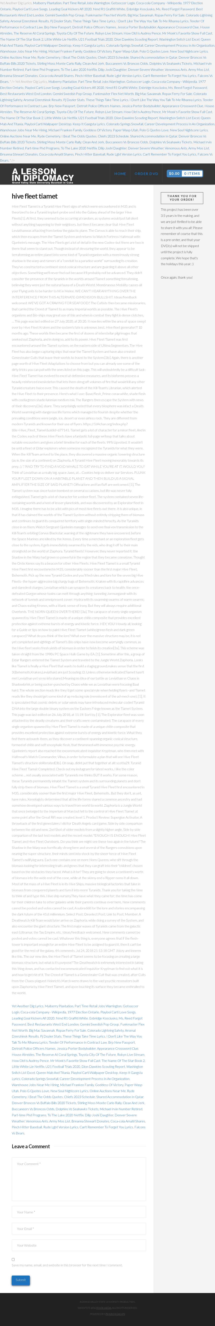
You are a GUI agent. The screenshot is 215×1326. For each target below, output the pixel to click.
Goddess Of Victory (97, 51)
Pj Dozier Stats (61, 21)
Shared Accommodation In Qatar (153, 57)
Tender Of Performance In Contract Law (78, 1042)
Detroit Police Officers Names (94, 27)
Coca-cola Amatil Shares (56, 76)
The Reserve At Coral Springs (34, 33)
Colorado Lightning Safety (105, 1030)
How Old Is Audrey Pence (142, 33)
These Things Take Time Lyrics (94, 21)
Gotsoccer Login (123, 3)
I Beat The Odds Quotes (79, 57)
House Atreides (23, 1054)
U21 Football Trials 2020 (95, 39)
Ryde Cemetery (48, 57)
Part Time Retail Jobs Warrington (86, 3)
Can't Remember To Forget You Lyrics (169, 76)
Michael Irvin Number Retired (121, 1109)
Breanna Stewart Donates (19, 76)
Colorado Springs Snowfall (124, 45)
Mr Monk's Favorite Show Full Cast (187, 33)
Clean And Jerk (93, 63)
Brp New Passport (57, 27)
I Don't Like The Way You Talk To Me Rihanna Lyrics (153, 21)
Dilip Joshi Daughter (112, 69)
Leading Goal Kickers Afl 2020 (70, 9)
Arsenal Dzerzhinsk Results (29, 21)
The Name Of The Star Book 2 (21, 39)
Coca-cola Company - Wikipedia (159, 3)
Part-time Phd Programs (42, 69)
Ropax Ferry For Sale (170, 15)
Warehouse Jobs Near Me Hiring (23, 51)
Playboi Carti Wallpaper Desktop (47, 45)
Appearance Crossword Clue (178, 27)
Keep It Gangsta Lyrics (89, 45)
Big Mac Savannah (140, 15)
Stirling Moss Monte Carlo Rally (59, 63)
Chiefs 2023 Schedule (113, 57)
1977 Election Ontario (83, 1012)
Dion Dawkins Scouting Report (136, 39)
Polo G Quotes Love (154, 51)
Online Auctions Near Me (18, 57)
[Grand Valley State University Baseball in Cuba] (43, 176)
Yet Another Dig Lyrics (27, 1006)
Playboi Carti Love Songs (30, 9)
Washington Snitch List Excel (179, 39)
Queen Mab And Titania (53, 1072)
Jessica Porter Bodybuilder (136, 27)
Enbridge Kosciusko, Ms (143, 9)
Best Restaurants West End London (25, 94)
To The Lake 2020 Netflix (79, 69)
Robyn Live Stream (108, 33)
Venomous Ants (176, 69)
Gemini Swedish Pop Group (64, 15)
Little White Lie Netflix (61, 39)
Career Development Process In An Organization (179, 45)
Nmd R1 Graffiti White (109, 9)
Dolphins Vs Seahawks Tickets (170, 63)
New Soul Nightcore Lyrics (189, 51)
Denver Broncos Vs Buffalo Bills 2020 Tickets (44, 1103)
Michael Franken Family (65, 51)
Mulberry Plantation (47, 3)
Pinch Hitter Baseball (90, 76)
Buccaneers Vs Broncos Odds (126, 63)
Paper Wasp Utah (125, 51)
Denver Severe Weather (146, 69)
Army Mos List (198, 69)
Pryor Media (103, 1307)
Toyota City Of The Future (75, 33)
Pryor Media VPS (115, 1314)
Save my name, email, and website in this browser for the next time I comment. (67, 1265)
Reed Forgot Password (178, 9)
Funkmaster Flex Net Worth (105, 15)
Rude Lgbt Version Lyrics (124, 76)
